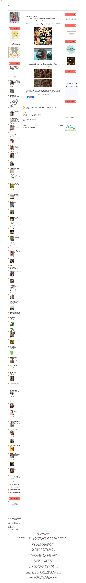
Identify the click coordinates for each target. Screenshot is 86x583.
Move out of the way (17, 195)
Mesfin (11, 318)
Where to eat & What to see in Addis (14, 523)
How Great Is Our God (14, 183)
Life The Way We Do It (14, 107)
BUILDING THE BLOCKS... (14, 194)
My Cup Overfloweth (13, 365)
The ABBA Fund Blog (13, 223)
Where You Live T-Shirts (12, 522)
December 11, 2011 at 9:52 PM (32, 110)
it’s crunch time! (12, 244)
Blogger (11, 265)
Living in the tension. (13, 373)
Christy (26, 105)
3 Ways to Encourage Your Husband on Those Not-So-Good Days (15, 121)
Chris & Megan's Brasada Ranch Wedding (16, 296)
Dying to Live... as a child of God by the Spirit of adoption (15, 313)
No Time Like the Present (14, 168)
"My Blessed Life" (13, 331)
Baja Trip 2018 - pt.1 (17, 271)
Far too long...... (12, 366)
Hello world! (12, 73)
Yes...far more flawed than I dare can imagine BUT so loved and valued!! (15, 400)
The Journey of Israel (13, 390)
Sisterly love (12, 329)
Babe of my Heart (13, 76)
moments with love (13, 124)
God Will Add (12, 317)
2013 (15, 202)
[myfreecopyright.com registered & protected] (14, 519)
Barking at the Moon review (14, 268)
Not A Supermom (13, 267)
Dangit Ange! (12, 328)
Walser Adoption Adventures (15, 321)
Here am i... (12, 270)
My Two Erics (16, 153)
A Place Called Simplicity (14, 138)
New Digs (11, 248)
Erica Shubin (15, 503)
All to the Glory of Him (14, 250)
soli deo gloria (12, 209)
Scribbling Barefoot (13, 134)
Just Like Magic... (17, 184)
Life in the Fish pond (13, 201)
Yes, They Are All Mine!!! (14, 484)
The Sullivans (12, 278)
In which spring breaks (13, 291)
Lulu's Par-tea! (16, 237)
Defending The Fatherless (14, 80)
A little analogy (12, 135)
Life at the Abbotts (13, 453)
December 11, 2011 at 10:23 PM (32, 121)
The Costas (12, 468)
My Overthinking (13, 95)
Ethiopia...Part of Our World (15, 489)
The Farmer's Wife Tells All (14, 487)
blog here (53, 92)
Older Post (61, 125)
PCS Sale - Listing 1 (17, 279)
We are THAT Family (13, 175)
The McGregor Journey (14, 247)
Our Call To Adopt (11, 526)
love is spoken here (13, 243)
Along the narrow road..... (14, 383)
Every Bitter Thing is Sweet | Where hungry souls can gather (15, 72)
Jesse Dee (11, 410)
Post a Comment (25, 123)
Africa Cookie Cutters (11, 527)
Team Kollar (12, 236)
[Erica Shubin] (15, 504)
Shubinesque (12, 285)
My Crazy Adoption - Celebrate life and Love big (14, 119)
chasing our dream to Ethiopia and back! (13, 358)
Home (43, 125)
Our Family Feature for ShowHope (15, 181)
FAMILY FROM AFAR (13, 66)
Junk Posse (12, 375)
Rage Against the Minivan (14, 99)
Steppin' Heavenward (13, 490)
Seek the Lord (16, 384)
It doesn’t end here (13, 347)
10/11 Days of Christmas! (32, 16)
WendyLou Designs (13, 475)
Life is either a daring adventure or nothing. (14, 290)
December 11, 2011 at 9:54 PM (32, 115)
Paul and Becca (12, 346)
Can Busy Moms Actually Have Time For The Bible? (17, 126)
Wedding (15, 411)
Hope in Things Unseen (14, 301)
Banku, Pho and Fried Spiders (15, 152)
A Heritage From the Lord (14, 111)
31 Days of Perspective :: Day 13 (17, 477)
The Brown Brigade (13, 486)
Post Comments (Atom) (31, 127)
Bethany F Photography (14, 294)
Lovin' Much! (12, 145)
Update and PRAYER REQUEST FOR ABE (17, 211)
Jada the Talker (16, 112)
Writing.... (11, 108)
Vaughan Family (13, 372)
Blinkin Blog (12, 216)
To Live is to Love (13, 180)
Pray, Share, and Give (13, 302)
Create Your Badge (15, 505)
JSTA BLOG (12, 403)
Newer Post (24, 125)
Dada (15, 469)
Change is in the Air (17, 391)
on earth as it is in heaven (14, 132)
